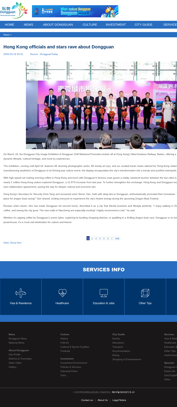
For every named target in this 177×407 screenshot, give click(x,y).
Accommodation (121, 351)
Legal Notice (119, 400)
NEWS (28, 24)
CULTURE (90, 24)
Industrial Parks (68, 371)
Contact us (87, 400)
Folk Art (64, 342)
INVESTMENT (116, 24)
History (64, 338)
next (117, 238)
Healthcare (170, 342)
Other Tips (170, 351)
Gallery (12, 367)
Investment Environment (73, 362)
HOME (9, 24)
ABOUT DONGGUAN (58, 24)
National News (16, 342)
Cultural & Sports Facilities (74, 346)
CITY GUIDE (143, 24)
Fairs (63, 375)
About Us (103, 400)
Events (116, 338)
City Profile (14, 354)
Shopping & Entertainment (126, 359)
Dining (115, 355)
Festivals (65, 351)
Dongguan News (21, 34)
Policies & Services (70, 367)
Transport (117, 346)
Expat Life (169, 371)
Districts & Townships (20, 358)
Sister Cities (15, 362)
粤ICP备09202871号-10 (123, 392)
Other (167, 379)
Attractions (118, 342)
